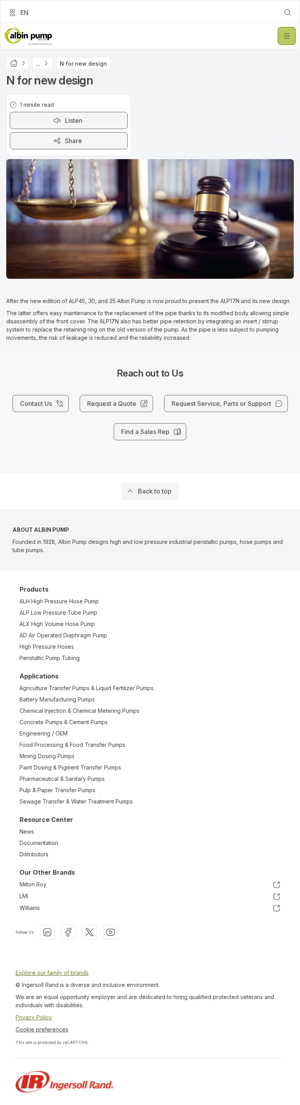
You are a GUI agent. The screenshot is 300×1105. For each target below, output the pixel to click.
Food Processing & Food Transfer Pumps (72, 744)
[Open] (287, 36)
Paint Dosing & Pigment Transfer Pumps (70, 767)
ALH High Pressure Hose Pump (59, 601)
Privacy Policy (34, 1017)
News (27, 831)
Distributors (34, 854)
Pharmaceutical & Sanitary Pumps (62, 778)
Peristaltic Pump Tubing (50, 658)
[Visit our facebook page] (68, 932)
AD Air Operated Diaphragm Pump (63, 635)
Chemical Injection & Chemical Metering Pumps (79, 710)
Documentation (39, 843)
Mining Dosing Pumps (47, 756)
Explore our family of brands (52, 972)
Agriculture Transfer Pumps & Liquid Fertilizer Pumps (87, 688)
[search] (287, 13)
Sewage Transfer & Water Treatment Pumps (76, 801)
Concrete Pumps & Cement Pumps (64, 722)
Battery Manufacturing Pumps (57, 699)
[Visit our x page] (89, 932)
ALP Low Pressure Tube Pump (58, 612)
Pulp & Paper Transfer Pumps (57, 790)
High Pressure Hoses (47, 646)
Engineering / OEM (44, 733)
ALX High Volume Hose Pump (57, 624)
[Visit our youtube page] (110, 932)
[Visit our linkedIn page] (47, 932)
